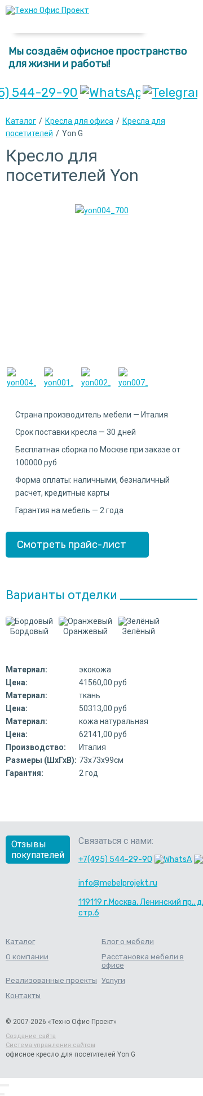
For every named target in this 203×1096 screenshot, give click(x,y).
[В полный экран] (6, 1085)
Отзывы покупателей (37, 849)
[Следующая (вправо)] (3, 1094)
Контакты (23, 995)
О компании (27, 957)
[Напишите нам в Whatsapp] (110, 92)
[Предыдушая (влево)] (1, 1094)
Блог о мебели (128, 941)
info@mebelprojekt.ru (117, 883)
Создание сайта (31, 1036)
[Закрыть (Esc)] (1, 1085)
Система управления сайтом (50, 1045)
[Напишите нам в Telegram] (170, 92)
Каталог (21, 120)
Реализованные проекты (51, 980)
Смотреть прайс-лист (71, 544)
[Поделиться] (3, 1085)
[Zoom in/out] (8, 1085)
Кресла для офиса (79, 120)
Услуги (113, 980)
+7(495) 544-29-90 (115, 859)
